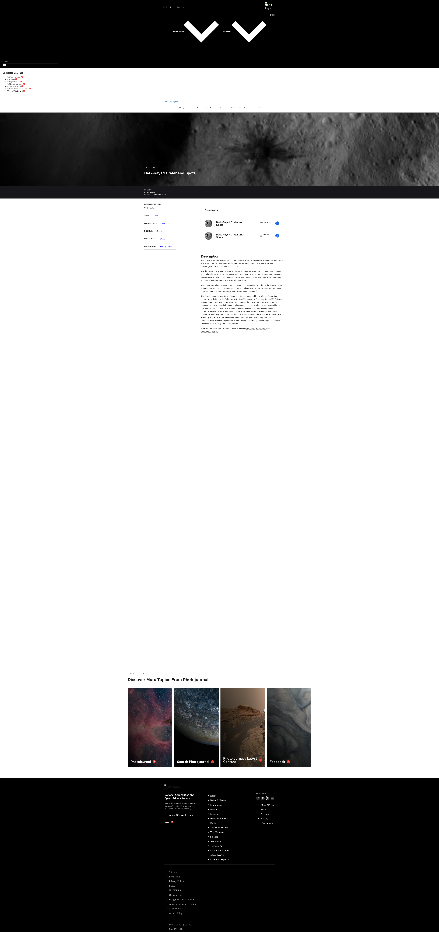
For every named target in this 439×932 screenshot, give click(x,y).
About (258, 108)
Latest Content (220, 108)
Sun (163, 223)
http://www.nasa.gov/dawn (256, 328)
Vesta (156, 216)
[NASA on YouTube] (272, 798)
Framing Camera (166, 247)
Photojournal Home (186, 108)
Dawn (159, 231)
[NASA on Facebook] (258, 798)
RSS (250, 108)
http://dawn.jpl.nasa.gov (209, 331)
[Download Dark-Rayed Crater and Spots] (277, 224)
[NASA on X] (267, 798)
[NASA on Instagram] (263, 798)
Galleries (232, 108)
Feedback (242, 108)
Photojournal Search (204, 108)
